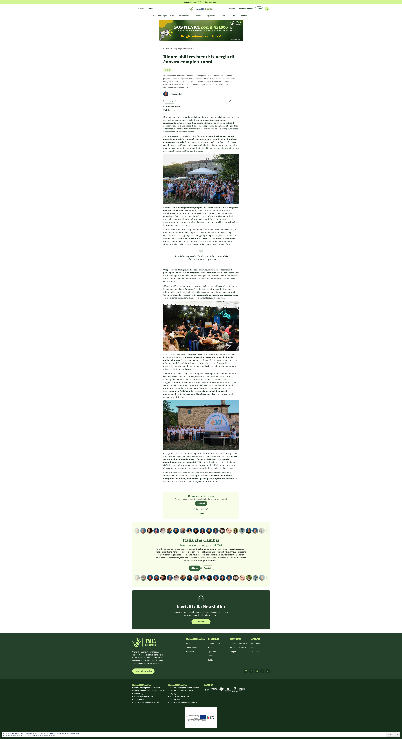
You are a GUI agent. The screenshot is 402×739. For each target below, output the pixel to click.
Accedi (259, 9)
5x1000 (254, 647)
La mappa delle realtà (238, 643)
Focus (210, 656)
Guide (210, 660)
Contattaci (190, 651)
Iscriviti (201, 622)
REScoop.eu (230, 382)
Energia (168, 70)
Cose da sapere (214, 643)
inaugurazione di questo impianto (223, 148)
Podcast (211, 647)
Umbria (166, 110)
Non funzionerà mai (175, 357)
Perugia (176, 110)
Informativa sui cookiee (48, 735)
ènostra (197, 126)
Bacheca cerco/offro (238, 647)
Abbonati (194, 568)
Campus (233, 651)
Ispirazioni (212, 651)
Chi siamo (190, 643)
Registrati (201, 503)
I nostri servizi (191, 647)
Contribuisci (256, 643)
